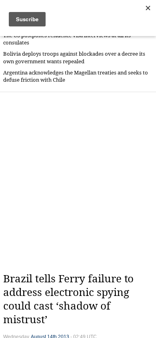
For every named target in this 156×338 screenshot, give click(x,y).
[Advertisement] (78, 182)
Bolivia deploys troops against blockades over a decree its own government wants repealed (74, 57)
